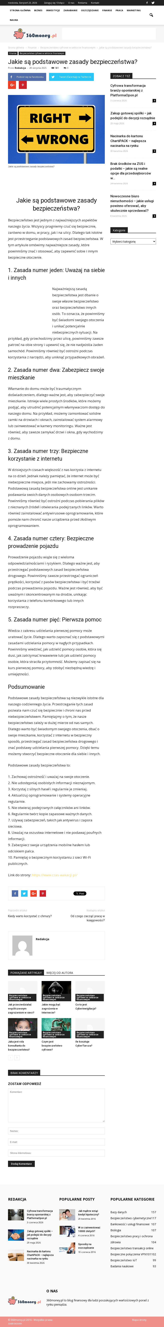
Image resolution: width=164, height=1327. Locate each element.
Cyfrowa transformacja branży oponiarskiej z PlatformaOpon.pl (128, 90)
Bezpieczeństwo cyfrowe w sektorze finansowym (42, 53)
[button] (151, 15)
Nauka (14, 19)
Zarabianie (70, 10)
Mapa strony (139, 1320)
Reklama (82, 2)
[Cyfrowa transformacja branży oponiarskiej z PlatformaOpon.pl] (16, 1214)
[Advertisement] (109, 34)
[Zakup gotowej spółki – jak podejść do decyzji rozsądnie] (16, 1235)
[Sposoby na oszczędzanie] (67, 1248)
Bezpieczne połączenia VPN (128, 1254)
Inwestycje (53, 10)
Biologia (115, 1230)
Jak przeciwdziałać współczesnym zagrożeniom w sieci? (21, 1008)
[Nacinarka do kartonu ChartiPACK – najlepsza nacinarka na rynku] (16, 1255)
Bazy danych (118, 1212)
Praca (119, 10)
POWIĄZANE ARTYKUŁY (26, 973)
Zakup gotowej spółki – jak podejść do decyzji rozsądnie (40, 1235)
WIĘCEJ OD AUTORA (59, 973)
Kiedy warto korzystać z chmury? (30, 916)
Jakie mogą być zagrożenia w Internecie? (51, 1008)
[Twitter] (153, 2)
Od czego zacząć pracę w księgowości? (88, 918)
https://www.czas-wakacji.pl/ (54, 875)
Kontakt (95, 2)
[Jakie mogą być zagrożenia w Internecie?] (56, 991)
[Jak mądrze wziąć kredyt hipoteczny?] (67, 1214)
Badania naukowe (122, 1266)
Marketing (134, 10)
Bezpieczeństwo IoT (123, 1260)
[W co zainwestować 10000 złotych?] (67, 1231)
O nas (71, 2)
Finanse (107, 10)
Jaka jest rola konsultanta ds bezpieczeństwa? (19, 1045)
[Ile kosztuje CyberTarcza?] (90, 1028)
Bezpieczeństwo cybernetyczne (130, 1218)
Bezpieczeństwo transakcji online (132, 1248)
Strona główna (20, 10)
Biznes (38, 10)
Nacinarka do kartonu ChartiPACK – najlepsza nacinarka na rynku (128, 141)
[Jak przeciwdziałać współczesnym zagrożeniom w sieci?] (22, 991)
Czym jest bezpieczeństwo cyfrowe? (52, 1045)
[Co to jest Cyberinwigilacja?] (90, 991)
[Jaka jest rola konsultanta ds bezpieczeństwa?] (22, 1028)
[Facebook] (147, 2)
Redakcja (20, 67)
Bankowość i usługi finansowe (130, 1224)
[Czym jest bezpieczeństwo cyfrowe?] (56, 1028)
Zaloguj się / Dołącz (54, 2)
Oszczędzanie (90, 10)
